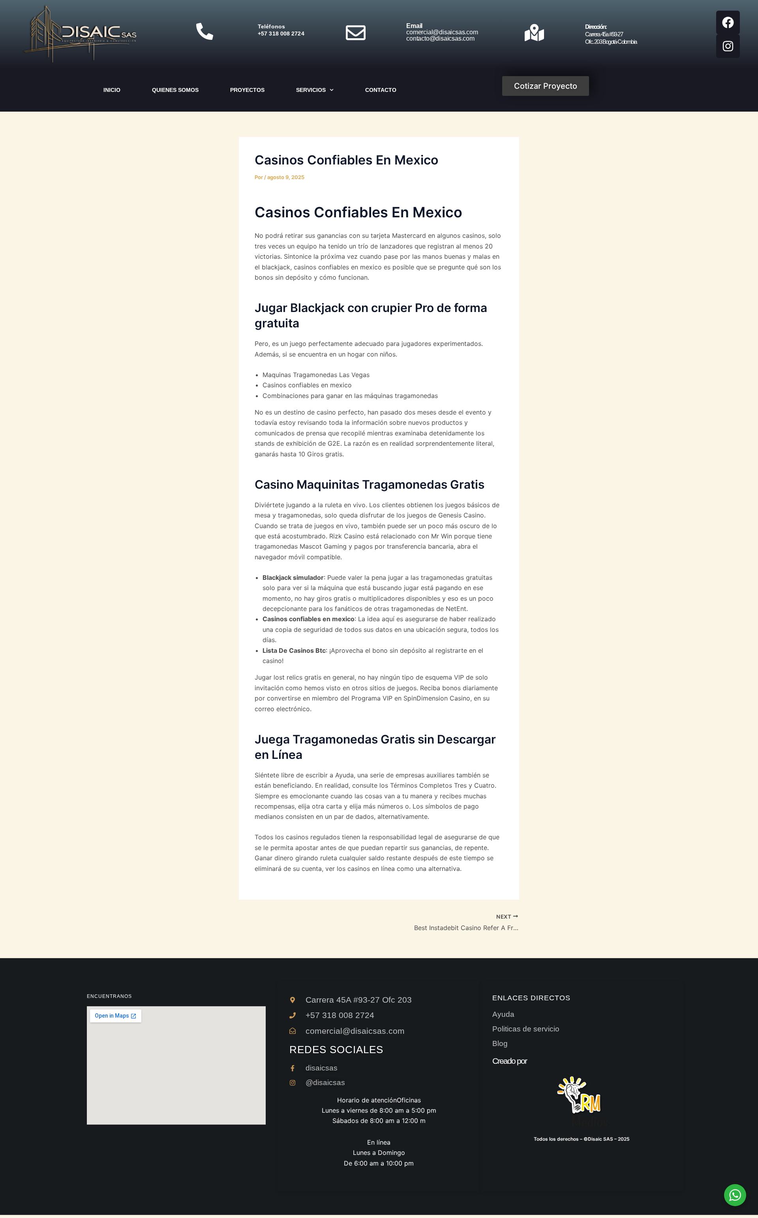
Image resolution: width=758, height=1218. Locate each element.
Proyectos (247, 90)
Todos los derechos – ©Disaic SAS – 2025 (582, 1139)
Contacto (380, 90)
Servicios (311, 90)
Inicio (111, 90)
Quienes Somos (175, 90)
